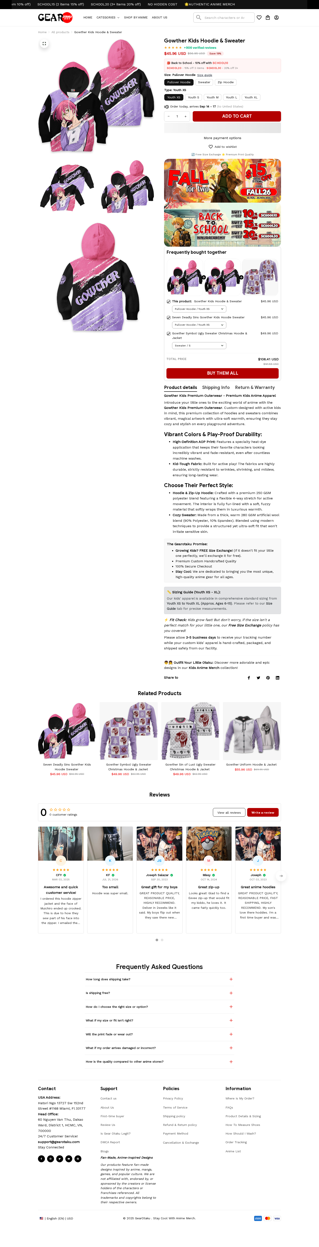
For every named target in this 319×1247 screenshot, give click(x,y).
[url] (59, 1142)
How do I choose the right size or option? (117, 1006)
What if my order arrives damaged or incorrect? (121, 1048)
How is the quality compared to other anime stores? (125, 1061)
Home (42, 32)
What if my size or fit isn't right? (109, 1020)
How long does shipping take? (108, 979)
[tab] (157, 940)
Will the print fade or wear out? (109, 1034)
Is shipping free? (98, 993)
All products (60, 32)
